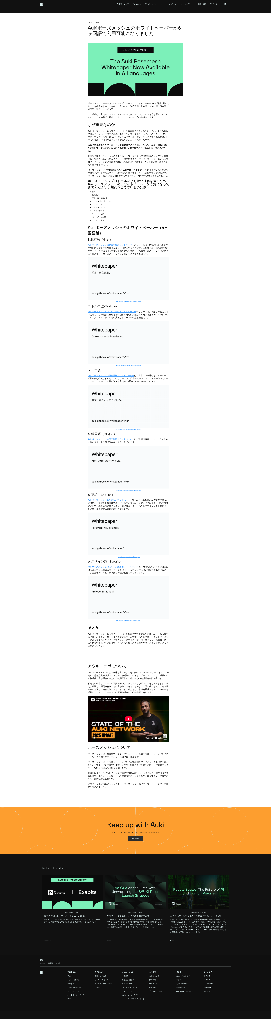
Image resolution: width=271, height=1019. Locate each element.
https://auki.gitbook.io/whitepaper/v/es (128, 621)
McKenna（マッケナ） (130, 995)
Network (137, 4)
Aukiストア (153, 984)
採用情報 (202, 4)
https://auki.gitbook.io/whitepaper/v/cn (128, 302)
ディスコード (209, 980)
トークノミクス (73, 991)
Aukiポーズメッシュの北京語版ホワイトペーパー (111, 245)
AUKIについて (123, 4)
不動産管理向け (128, 980)
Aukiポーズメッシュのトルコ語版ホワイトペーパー (112, 311)
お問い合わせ (181, 984)
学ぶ (69, 976)
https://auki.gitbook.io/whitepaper (129, 557)
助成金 (97, 987)
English (42, 963)
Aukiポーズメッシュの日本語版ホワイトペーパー (111, 375)
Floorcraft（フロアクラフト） (133, 999)
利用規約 (152, 987)
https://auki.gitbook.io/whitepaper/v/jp (128, 429)
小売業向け (126, 976)
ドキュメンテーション (103, 984)
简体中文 (59, 963)
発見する (207, 976)
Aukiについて (154, 976)
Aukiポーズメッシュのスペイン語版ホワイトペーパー (113, 566)
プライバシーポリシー (157, 991)
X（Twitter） (209, 984)
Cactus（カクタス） (130, 987)
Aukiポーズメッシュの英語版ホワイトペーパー (110, 500)
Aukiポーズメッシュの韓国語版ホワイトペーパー (111, 439)
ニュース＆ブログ (183, 976)
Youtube (207, 991)
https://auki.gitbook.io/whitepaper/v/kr (128, 490)
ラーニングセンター (102, 980)
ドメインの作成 (73, 980)
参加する (70, 984)
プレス (178, 980)
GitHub (70, 999)
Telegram (207, 987)
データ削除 (180, 987)
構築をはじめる (100, 976)
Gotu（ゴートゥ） (129, 991)
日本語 (50, 963)
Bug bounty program (184, 991)
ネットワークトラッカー (76, 995)
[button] (151, 4)
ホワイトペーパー (74, 987)
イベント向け (127, 984)
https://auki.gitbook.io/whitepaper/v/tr (128, 365)
